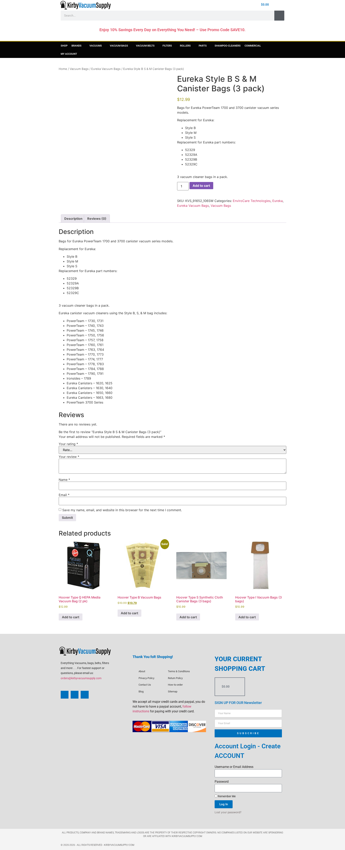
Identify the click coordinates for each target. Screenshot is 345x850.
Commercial (253, 45)
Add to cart (201, 186)
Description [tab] (73, 219)
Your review (69, 456)
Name (64, 479)
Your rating (68, 443)
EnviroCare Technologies (252, 201)
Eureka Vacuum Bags (106, 69)
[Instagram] (232, 5)
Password (222, 781)
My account (69, 53)
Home (63, 69)
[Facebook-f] (226, 5)
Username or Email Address (234, 767)
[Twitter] (84, 695)
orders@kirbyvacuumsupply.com (81, 678)
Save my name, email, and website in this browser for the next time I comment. (122, 510)
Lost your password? (228, 812)
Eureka (277, 201)
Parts (203, 45)
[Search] (279, 16)
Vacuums (95, 45)
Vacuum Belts (145, 45)
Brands (76, 45)
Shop (64, 45)
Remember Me (226, 796)
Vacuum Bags (119, 45)
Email (64, 494)
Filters (167, 45)
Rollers (185, 45)
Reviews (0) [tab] (96, 219)
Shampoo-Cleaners (228, 45)
